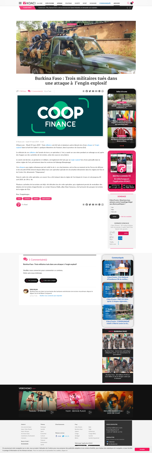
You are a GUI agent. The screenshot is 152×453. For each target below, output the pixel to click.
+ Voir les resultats (126, 216)
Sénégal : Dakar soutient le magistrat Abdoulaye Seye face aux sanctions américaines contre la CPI (69, 8)
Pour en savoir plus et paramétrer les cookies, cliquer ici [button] (50, 450)
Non (112, 209)
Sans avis (113, 212)
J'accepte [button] (142, 449)
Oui (112, 207)
